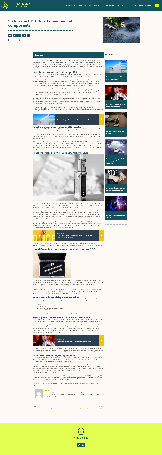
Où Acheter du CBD (110, 5)
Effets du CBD (82, 5)
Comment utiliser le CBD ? (95, 5)
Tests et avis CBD (70, 5)
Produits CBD (122, 5)
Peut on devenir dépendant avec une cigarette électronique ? (115, 161)
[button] (157, 5)
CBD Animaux (132, 5)
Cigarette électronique (144, 5)
